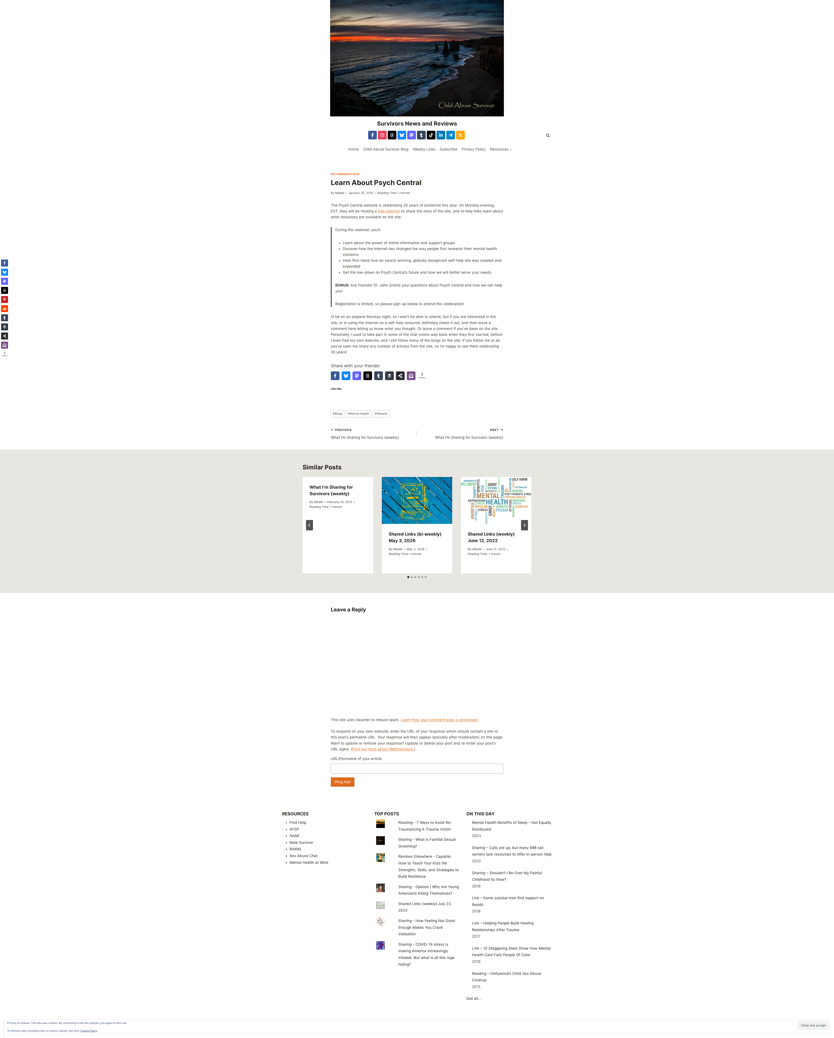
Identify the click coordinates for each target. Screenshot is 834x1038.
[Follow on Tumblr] (421, 135)
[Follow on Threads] (392, 135)
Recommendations (345, 174)
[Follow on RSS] (460, 135)
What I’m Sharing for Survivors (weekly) (365, 434)
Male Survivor (301, 842)
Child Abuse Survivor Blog (385, 149)
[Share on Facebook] (335, 375)
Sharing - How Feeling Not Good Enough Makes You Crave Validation (426, 927)
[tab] (408, 577)
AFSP (294, 829)
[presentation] (417, 500)
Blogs (337, 413)
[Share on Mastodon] (356, 375)
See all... (473, 998)
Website (381, 413)
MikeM (339, 193)
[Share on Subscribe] (411, 375)
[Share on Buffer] (389, 375)
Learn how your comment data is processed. (440, 720)
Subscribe (448, 149)
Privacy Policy (474, 149)
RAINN (295, 849)
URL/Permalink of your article (356, 759)
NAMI (294, 836)
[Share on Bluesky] (346, 375)
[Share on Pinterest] (4, 299)
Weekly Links (424, 149)
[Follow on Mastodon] (411, 135)
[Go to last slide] (309, 525)
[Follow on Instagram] (382, 135)
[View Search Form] (548, 135)
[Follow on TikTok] (431, 135)
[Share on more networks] (400, 375)
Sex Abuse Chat (304, 856)
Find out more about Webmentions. (383, 749)
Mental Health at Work (309, 862)
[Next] (524, 525)
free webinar (389, 211)
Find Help (298, 822)
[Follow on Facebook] (372, 135)
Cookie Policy (88, 1030)
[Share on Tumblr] (378, 375)
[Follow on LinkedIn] (441, 135)
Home (353, 149)
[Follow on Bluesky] (401, 135)
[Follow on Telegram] (450, 135)
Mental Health (358, 413)
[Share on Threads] (367, 375)
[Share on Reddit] (4, 308)
